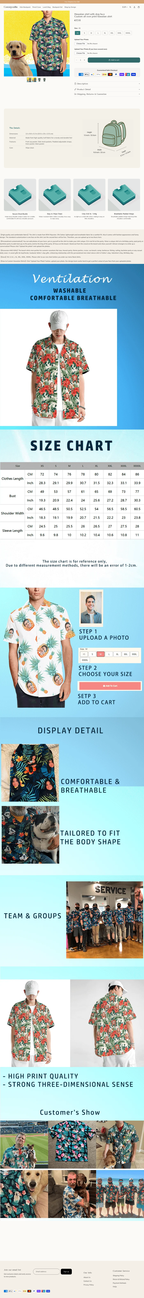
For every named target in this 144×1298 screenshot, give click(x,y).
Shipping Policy (118, 1276)
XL (105, 33)
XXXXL (128, 33)
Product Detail (84, 89)
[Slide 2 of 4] (34, 80)
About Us (87, 1277)
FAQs (115, 1287)
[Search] (130, 7)
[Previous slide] (6, 43)
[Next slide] (67, 43)
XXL (111, 33)
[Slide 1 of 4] (29, 80)
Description (82, 84)
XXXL (119, 33)
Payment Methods (119, 1283)
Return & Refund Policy (121, 1279)
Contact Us (88, 1281)
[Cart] (139, 7)
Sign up (66, 1271)
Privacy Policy (89, 1285)
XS (78, 33)
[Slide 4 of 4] (44, 80)
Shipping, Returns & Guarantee (91, 94)
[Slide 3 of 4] (39, 80)
